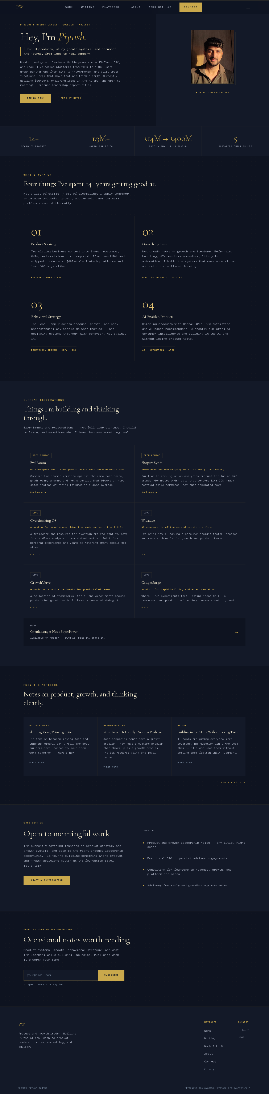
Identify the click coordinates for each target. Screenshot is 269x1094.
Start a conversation (47, 880)
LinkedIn (244, 1030)
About (136, 7)
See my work (36, 98)
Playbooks (110, 7)
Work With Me (160, 7)
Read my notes (71, 98)
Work (69, 7)
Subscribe (111, 975)
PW (20, 7)
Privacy (209, 1069)
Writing (87, 7)
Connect (191, 7)
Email (242, 1037)
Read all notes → (232, 782)
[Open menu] (248, 7)
